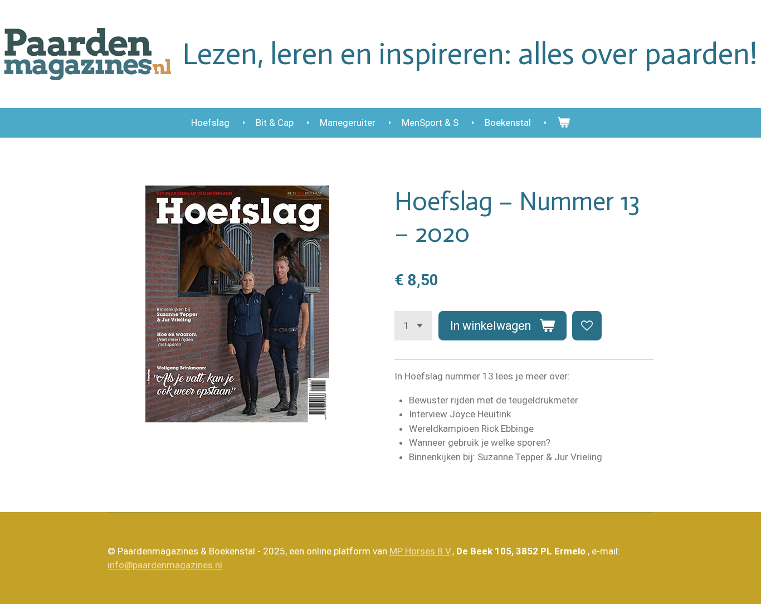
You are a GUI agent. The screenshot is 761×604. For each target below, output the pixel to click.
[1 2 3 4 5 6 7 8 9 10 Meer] (413, 325)
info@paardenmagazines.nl (165, 565)
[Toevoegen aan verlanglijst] (587, 325)
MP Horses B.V (419, 551)
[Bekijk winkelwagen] (563, 123)
